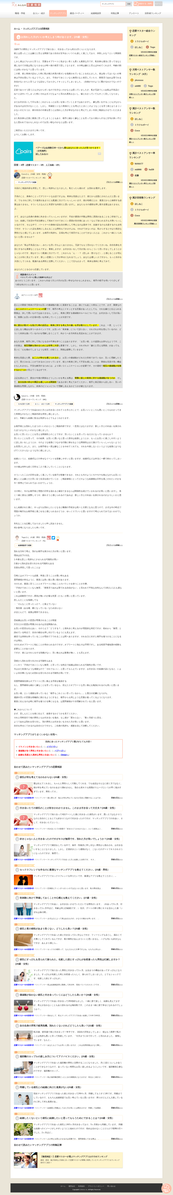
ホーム (63, 1186)
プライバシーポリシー (96, 1186)
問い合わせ (111, 1186)
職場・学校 (20, 13)
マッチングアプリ (58, 13)
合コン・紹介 (39, 13)
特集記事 (115, 13)
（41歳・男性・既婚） (34, 537)
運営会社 (72, 1186)
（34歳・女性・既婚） (34, 174)
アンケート (134, 13)
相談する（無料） (146, 4)
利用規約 (81, 1186)
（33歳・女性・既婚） (34, 396)
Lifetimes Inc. (84, 1189)
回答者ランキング (153, 13)
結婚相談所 (96, 13)
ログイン (158, 4)
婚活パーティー (77, 13)
